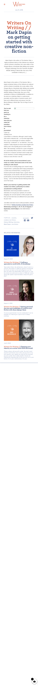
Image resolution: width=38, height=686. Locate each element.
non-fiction (15, 224)
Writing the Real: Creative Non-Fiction (22, 205)
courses (13, 218)
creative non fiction (10, 220)
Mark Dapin (7, 224)
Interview (16, 222)
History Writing (8, 222)
